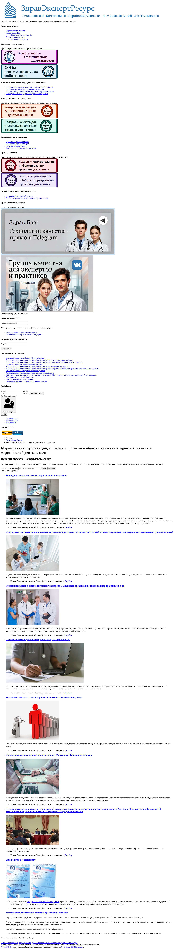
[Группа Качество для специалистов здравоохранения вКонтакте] (47, 311)
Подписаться (6, 348)
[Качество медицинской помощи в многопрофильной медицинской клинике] (29, 118)
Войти (4, 414)
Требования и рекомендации (17, 144)
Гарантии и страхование (15, 146)
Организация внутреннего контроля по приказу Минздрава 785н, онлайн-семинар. (49, 755)
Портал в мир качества (15, 37)
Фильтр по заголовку (9, 468)
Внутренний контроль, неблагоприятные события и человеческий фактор (44, 697)
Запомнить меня (10, 396)
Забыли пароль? (12, 418)
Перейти (68, 527)
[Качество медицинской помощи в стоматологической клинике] (29, 132)
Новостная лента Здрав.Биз (21, 35)
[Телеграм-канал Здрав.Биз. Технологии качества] (58, 254)
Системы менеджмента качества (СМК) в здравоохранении (30, 92)
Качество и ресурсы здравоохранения (21, 148)
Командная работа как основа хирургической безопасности (36, 475)
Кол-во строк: (6, 471)
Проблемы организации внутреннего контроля (25, 89)
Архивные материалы (19, 39)
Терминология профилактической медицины (24, 335)
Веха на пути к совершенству (21, 859)
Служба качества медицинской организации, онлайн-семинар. (38, 639)
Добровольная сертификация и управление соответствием (29, 87)
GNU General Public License (72, 947)
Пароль (26, 393)
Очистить (51, 468)
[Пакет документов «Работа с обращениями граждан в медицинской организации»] (29, 187)
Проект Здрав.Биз (13, 33)
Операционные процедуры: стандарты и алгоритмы (27, 94)
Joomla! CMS (6, 947)
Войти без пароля (8, 412)
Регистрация (11, 423)
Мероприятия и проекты (16, 31)
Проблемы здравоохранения (17, 142)
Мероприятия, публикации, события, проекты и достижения (37, 912)
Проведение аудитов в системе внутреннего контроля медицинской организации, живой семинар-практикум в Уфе (65, 585)
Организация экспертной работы (19, 196)
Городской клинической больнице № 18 (43, 901)
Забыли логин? (12, 421)
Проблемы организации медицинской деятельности (27, 198)
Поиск (3, 323)
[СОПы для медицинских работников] (29, 78)
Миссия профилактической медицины (21, 332)
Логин (26, 391)
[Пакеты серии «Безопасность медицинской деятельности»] (29, 63)
